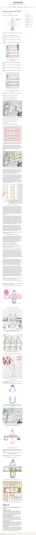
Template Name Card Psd (28, 26)
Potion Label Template (6, 526)
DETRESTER (18, 2)
